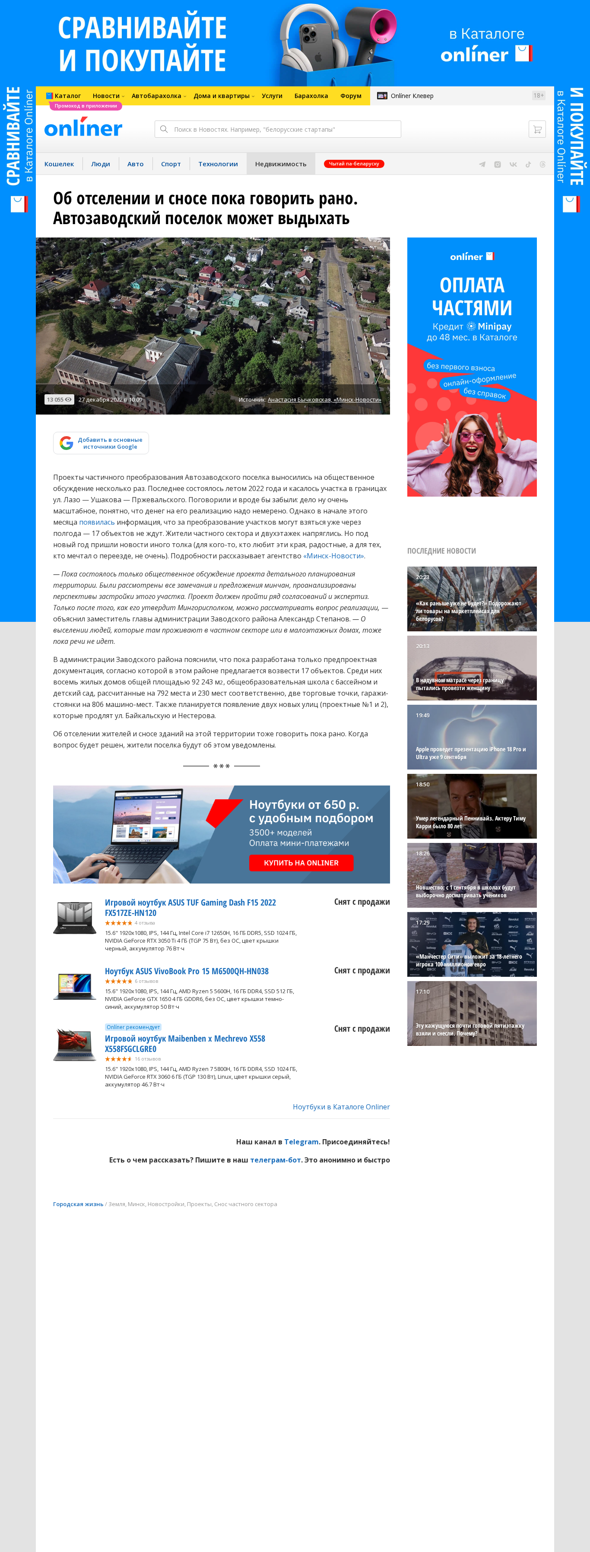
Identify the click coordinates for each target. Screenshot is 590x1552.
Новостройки (166, 1204)
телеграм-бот (275, 1160)
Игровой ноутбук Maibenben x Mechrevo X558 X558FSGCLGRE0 (185, 1044)
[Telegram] (482, 163)
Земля (116, 1204)
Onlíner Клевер (412, 96)
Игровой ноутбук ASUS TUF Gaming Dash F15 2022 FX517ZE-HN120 (190, 907)
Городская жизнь (78, 1204)
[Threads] (542, 163)
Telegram (301, 1142)
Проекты (199, 1204)
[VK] (513, 163)
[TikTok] (528, 163)
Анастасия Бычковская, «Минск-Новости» (324, 399)
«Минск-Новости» (333, 556)
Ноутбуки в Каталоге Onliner (341, 1107)
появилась (97, 522)
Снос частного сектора (245, 1204)
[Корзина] (537, 129)
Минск (136, 1204)
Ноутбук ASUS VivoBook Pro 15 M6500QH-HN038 (187, 971)
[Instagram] (497, 163)
